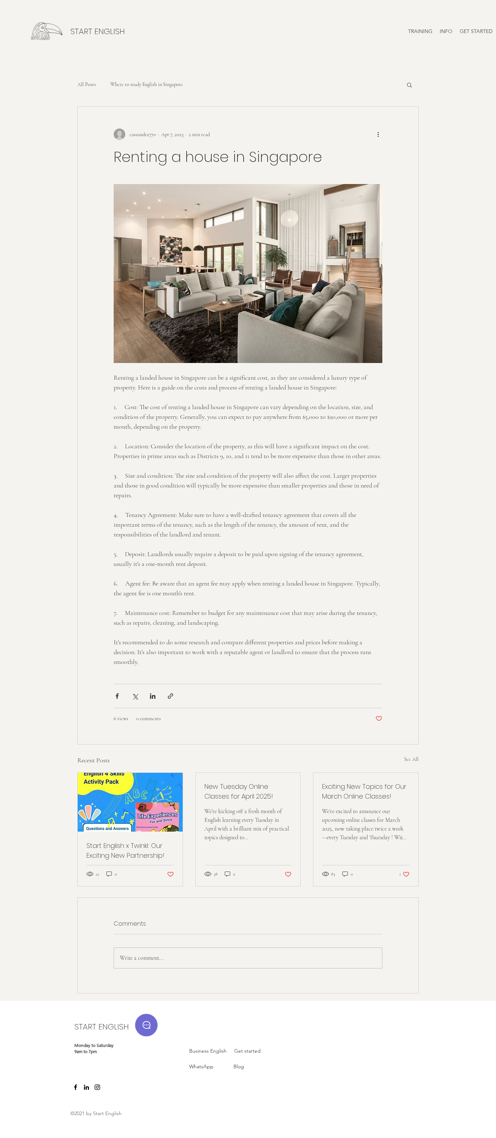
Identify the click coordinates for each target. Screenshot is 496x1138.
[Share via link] (170, 696)
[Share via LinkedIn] (152, 696)
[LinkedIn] (86, 1087)
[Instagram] (97, 1087)
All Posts (86, 84)
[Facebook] (75, 1087)
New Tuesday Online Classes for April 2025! (238, 791)
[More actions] (378, 134)
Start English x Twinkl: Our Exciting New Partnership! (125, 850)
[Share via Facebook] (117, 696)
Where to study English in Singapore (146, 84)
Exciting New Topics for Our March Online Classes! (364, 791)
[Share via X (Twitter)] (134, 696)
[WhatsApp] (146, 1025)
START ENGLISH (101, 1026)
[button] (420, 31)
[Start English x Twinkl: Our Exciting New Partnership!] (130, 802)
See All (411, 759)
